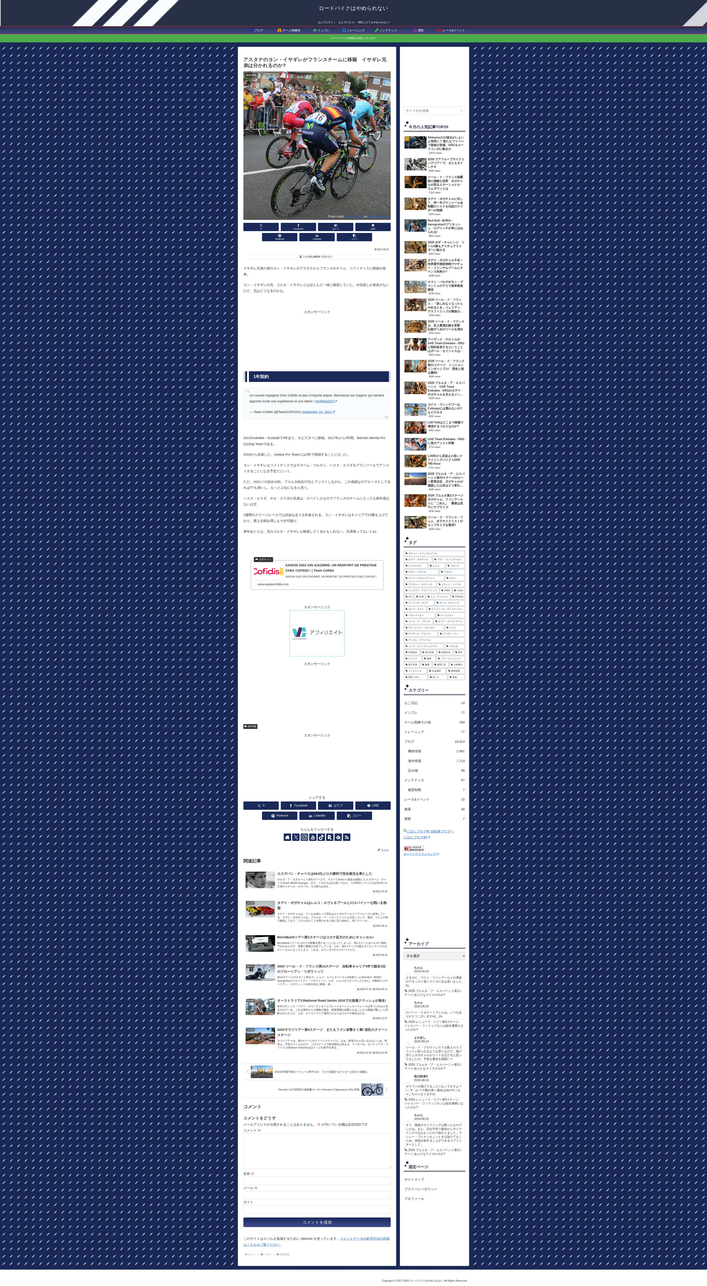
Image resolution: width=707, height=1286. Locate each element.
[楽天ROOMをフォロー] (329, 837)
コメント (252, 1130)
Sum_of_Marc (354, 216)
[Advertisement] (317, 341)
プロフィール (414, 1199)
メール (250, 1188)
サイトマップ (414, 1179)
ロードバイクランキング (420, 854)
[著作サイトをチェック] (287, 837)
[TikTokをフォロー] (321, 837)
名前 (248, 1174)
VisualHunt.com (378, 216)
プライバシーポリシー (420, 1189)
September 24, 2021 (317, 412)
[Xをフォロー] (296, 837)
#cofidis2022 (324, 401)
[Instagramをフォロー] (304, 837)
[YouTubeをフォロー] (312, 837)
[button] (354, 237)
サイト (248, 1202)
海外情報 (251, 726)
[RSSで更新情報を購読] (346, 837)
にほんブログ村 (415, 837)
